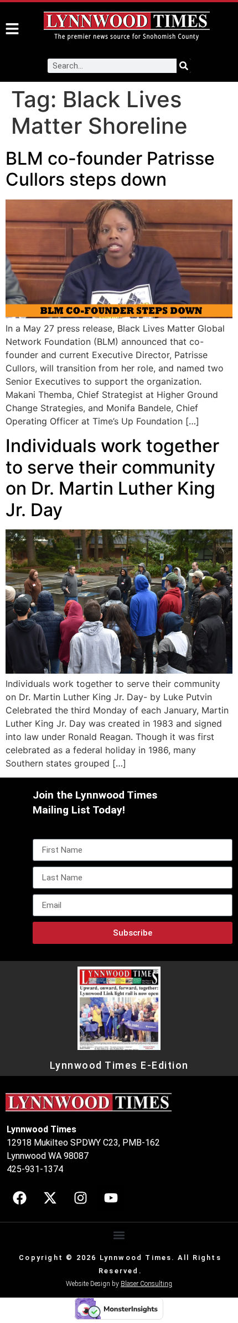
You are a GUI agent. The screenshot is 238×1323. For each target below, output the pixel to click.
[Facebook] (19, 1198)
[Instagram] (80, 1198)
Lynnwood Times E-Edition (119, 1065)
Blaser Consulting (146, 1284)
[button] (119, 1235)
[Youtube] (111, 1198)
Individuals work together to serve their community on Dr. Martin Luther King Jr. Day (112, 477)
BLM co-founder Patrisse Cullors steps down (110, 169)
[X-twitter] (50, 1198)
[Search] (184, 66)
